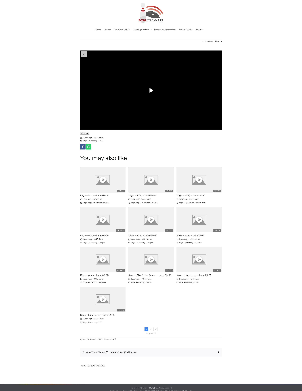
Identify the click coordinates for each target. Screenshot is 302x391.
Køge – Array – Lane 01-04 (190, 195)
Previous (209, 41)
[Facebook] (83, 146)
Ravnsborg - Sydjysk (96, 243)
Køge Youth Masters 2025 (98, 203)
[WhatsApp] (88, 146)
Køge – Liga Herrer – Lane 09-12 (97, 315)
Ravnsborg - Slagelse (193, 243)
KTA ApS (152, 388)
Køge (85, 141)
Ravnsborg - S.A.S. (95, 141)
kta (84, 339)
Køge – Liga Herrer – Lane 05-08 (193, 275)
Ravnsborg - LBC (191, 282)
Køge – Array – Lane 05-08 (94, 195)
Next (217, 41)
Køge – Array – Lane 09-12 (142, 195)
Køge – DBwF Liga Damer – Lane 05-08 (149, 275)
